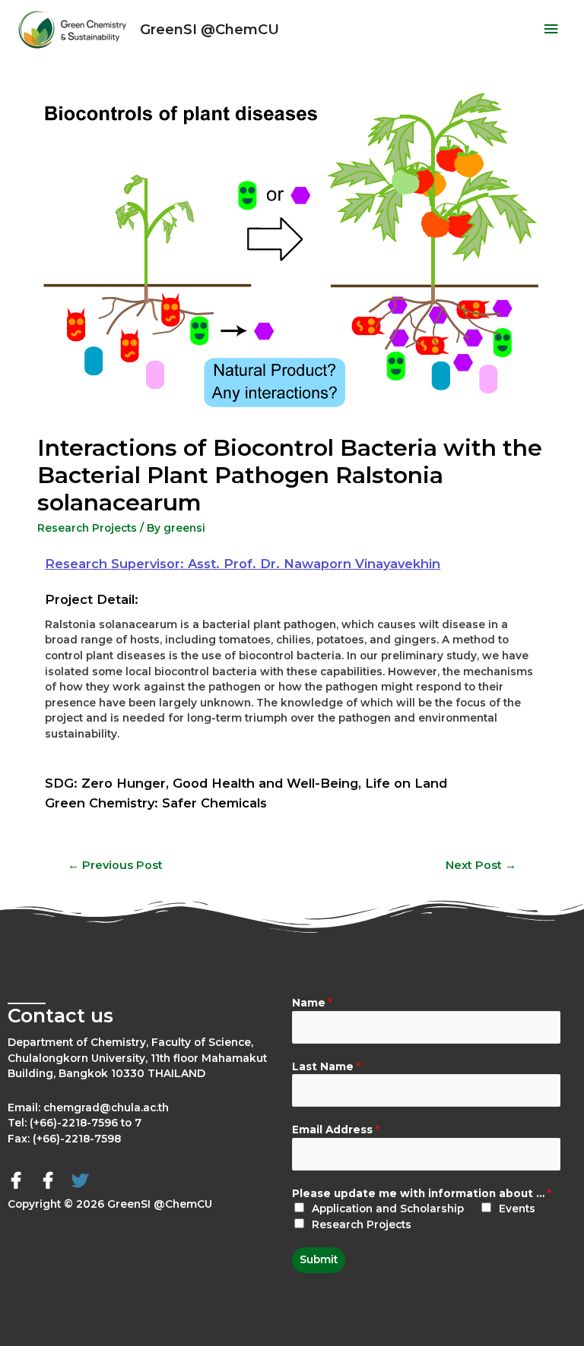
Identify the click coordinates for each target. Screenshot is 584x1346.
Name (312, 1003)
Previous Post (115, 865)
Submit (319, 1259)
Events (517, 1208)
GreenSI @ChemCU (209, 29)
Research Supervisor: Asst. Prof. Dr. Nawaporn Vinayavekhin (242, 563)
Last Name (326, 1066)
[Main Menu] (551, 29)
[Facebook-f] (16, 1180)
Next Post (481, 865)
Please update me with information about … (421, 1193)
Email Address (335, 1129)
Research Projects (87, 528)
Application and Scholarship (388, 1208)
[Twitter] (79, 1180)
